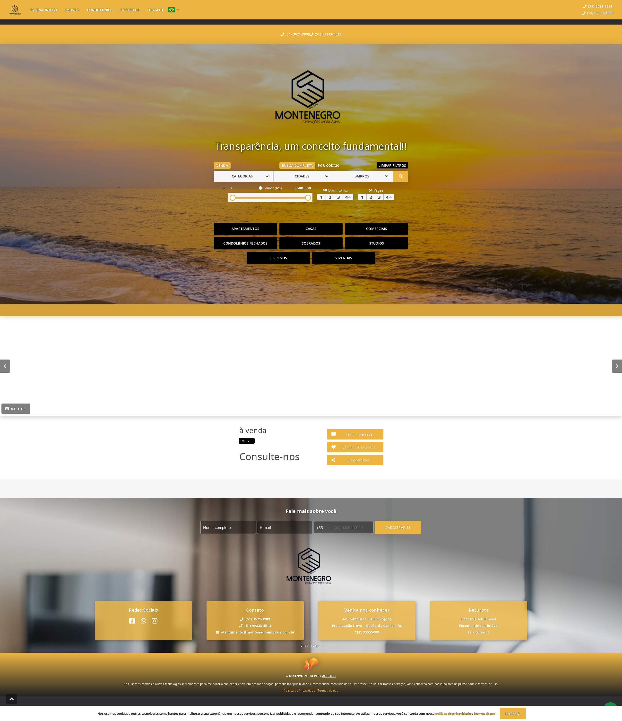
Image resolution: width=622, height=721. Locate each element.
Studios (376, 243)
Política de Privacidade (299, 690)
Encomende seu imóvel (479, 625)
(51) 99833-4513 (328, 34)
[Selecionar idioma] (173, 10)
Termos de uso (328, 690)
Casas (311, 228)
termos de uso (485, 713)
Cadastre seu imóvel (478, 619)
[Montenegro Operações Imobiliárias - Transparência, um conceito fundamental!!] (311, 95)
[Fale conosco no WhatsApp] (143, 621)
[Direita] (617, 365)
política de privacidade (453, 713)
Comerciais (376, 228)
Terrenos (278, 257)
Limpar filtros (392, 165)
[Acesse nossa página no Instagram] (154, 621)
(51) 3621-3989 (297, 34)
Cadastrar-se (398, 527)
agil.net (329, 676)
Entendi (512, 713)
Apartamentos (245, 228)
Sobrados (311, 243)
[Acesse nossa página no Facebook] (132, 621)
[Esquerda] (5, 365)
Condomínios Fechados (245, 243)
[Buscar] (400, 176)
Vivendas (343, 257)
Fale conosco (479, 632)
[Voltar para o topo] (11, 699)
